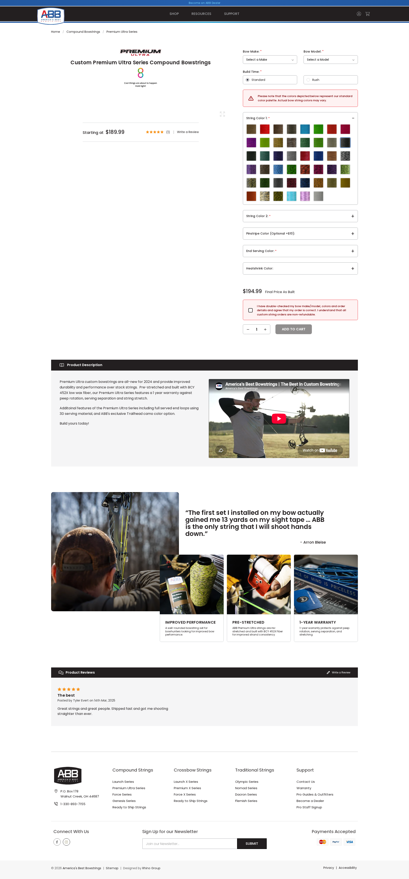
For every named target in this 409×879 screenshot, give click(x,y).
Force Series (122, 794)
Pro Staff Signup (309, 807)
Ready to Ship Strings (129, 807)
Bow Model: (314, 51)
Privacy (328, 868)
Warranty (304, 788)
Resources (201, 13)
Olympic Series (246, 781)
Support (231, 13)
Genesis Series (124, 801)
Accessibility (348, 868)
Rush (315, 80)
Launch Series (123, 781)
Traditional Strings (254, 770)
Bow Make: (252, 51)
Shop (174, 13)
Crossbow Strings (193, 770)
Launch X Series (186, 781)
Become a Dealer (310, 801)
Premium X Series (187, 788)
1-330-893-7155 (72, 804)
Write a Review (188, 132)
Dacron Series (246, 794)
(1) (168, 132)
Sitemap (112, 868)
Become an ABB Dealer (204, 3)
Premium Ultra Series (128, 788)
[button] (338, 672)
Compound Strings (132, 770)
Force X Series (185, 794)
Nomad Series (246, 788)
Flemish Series (246, 801)
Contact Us (306, 781)
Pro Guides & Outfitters (315, 794)
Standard (258, 80)
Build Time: (252, 71)
